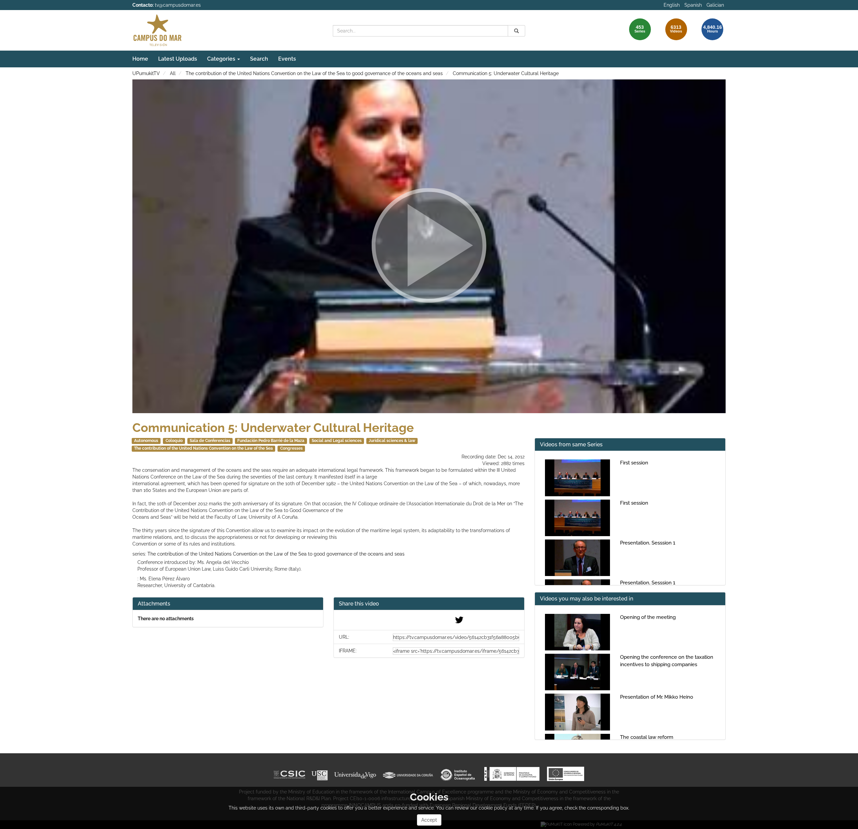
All (173, 73)
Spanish (693, 5)
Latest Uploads (177, 59)
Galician (715, 5)
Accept (429, 820)
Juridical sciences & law (392, 440)
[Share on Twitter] (459, 621)
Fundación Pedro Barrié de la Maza (270, 440)
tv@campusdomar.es (178, 5)
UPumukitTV (146, 73)
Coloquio (174, 440)
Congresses (291, 448)
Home (140, 59)
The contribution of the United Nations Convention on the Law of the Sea (203, 448)
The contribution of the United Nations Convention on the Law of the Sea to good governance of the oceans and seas (314, 73)
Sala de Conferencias (210, 440)
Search (259, 59)
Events (287, 59)
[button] (429, 604)
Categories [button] (222, 59)
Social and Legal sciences (337, 440)
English (672, 5)
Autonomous (146, 440)
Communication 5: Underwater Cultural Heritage (506, 73)
